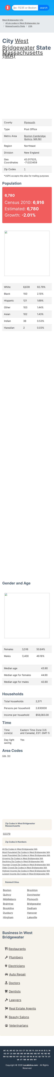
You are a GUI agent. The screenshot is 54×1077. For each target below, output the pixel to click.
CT (24, 1051)
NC (42, 1054)
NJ (7, 1057)
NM (10, 1057)
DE (30, 1051)
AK (4, 1051)
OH (21, 1057)
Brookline (8, 908)
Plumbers (16, 957)
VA (18, 1060)
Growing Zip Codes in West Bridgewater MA (22, 858)
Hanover (32, 912)
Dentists (15, 991)
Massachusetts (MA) (22, 54)
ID (44, 1051)
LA (11, 1054)
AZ (14, 1051)
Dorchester (33, 894)
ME (21, 1054)
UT (49, 1057)
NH (4, 1057)
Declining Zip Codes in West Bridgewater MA (23, 861)
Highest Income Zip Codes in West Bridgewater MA (26, 871)
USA (30, 26)
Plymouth (29, 122)
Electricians (16, 966)
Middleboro (9, 899)
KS (5, 1054)
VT (21, 1060)
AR (11, 1051)
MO (31, 1054)
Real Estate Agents (22, 1008)
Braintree (8, 903)
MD (18, 1054)
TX (46, 1057)
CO (20, 1051)
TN (43, 1057)
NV (14, 1057)
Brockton (32, 890)
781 (8, 756)
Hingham (8, 917)
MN (28, 1054)
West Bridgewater (18, 44)
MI (25, 1054)
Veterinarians (18, 1025)
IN (49, 1051)
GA (36, 1051)
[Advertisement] (27, 86)
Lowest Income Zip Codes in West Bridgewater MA (25, 874)
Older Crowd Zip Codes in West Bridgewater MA (24, 867)
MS (35, 1054)
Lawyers (15, 1000)
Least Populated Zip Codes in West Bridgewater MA (26, 855)
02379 (6, 833)
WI (28, 1060)
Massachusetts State (15, 26)
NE (49, 1054)
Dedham (32, 908)
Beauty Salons (19, 1017)
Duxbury (8, 912)
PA (31, 1057)
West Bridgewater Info (12, 20)
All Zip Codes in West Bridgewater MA (19, 849)
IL (47, 1051)
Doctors (14, 983)
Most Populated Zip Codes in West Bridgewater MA (26, 852)
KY (8, 1054)
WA (24, 1060)
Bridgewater (34, 903)
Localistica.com (30, 1065)
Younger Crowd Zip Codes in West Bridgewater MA (26, 864)
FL (33, 1051)
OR (28, 1057)
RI (33, 1057)
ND (45, 1054)
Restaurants (17, 949)
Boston (7, 890)
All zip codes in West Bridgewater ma (22, 23)
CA (17, 1051)
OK (24, 1057)
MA (14, 1054)
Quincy (7, 894)
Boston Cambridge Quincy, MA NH (35, 137)
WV (31, 1060)
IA (42, 1051)
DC (27, 1051)
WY (35, 1060)
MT (39, 1054)
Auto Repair (17, 974)
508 (4, 756)
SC (36, 1057)
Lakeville (32, 917)
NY (17, 1057)
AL (8, 1051)
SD (39, 1057)
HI (39, 1051)
